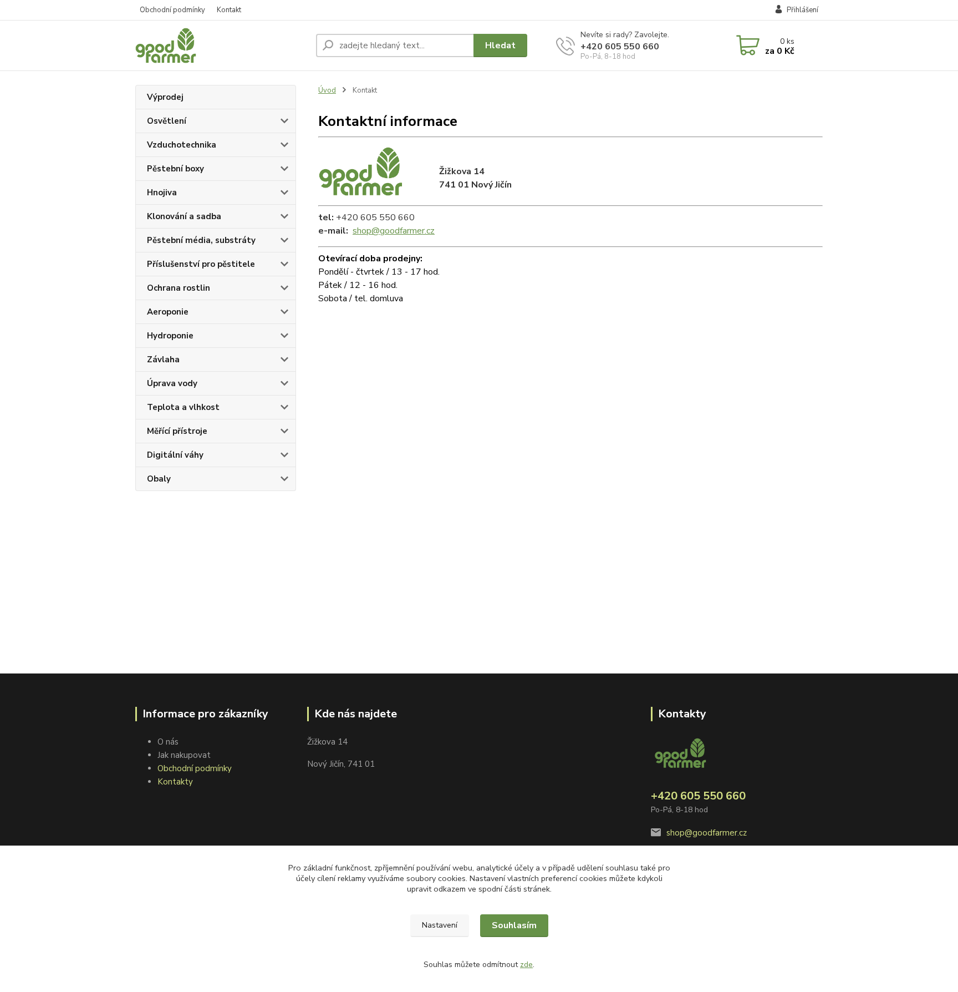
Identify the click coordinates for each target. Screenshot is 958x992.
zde (526, 964)
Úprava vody (172, 383)
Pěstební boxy (175, 168)
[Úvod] (221, 45)
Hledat (500, 45)
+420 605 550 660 (619, 47)
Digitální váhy (175, 454)
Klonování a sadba (184, 216)
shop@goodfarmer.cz (394, 231)
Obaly (159, 478)
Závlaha (163, 359)
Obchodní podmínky (172, 10)
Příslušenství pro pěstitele (201, 264)
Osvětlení (166, 120)
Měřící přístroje (177, 431)
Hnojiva (162, 192)
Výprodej (165, 97)
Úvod (327, 90)
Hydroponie (170, 335)
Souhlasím (514, 925)
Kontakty (175, 781)
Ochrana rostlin (178, 287)
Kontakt (229, 10)
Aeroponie (167, 311)
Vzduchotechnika (181, 144)
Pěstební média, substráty (201, 240)
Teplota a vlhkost (183, 407)
